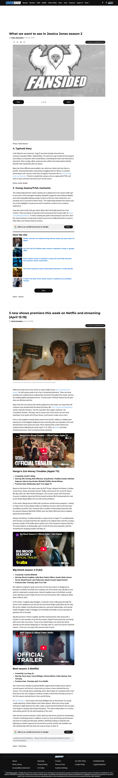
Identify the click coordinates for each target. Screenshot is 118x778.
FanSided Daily (98, 761)
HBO (38, 3)
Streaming (22, 746)
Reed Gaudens (17, 321)
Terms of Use (60, 764)
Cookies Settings (61, 768)
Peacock (72, 3)
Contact (58, 761)
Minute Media (13, 773)
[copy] (24, 42)
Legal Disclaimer (99, 764)
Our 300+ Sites (80, 761)
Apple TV (80, 3)
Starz (60, 3)
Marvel (21, 297)
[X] (106, 2)
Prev (18, 102)
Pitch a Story (17, 764)
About (14, 761)
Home (15, 297)
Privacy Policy (42, 764)
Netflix (44, 3)
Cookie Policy (80, 764)
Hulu (65, 3)
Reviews (32, 3)
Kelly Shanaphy (17, 38)
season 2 (20, 701)
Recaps (25, 3)
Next (69, 102)
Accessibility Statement (21, 768)
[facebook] (102, 2)
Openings (40, 761)
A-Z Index (40, 768)
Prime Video (52, 3)
